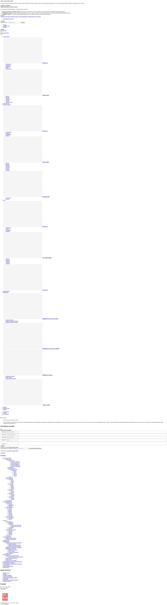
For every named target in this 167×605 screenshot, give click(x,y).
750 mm (7, 169)
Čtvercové (8, 65)
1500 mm (8, 260)
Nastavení (3, 5)
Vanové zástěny (6, 291)
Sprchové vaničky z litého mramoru (15, 556)
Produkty (2, 453)
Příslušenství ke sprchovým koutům (13, 542)
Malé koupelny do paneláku (9, 562)
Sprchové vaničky (7, 104)
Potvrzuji (2, 15)
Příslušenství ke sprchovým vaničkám (13, 547)
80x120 (12, 488)
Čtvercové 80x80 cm (15, 464)
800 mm (7, 96)
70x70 (12, 480)
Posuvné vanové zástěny (11, 539)
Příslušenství (5, 292)
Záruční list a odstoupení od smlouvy (10, 580)
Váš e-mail (4, 434)
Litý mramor (8, 197)
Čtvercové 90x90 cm (15, 465)
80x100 (12, 487)
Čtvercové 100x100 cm (16, 466)
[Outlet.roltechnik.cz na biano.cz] (5, 600)
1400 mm (8, 258)
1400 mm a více (9, 102)
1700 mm (8, 262)
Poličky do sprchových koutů (12, 322)
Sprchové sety (9, 500)
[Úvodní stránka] (5, 33)
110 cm (15, 474)
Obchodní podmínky (7, 575)
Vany (4, 200)
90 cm (15, 472)
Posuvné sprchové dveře (8, 566)
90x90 (12, 491)
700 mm (7, 101)
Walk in (7, 67)
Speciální (8, 231)
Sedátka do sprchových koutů (12, 321)
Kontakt (4, 27)
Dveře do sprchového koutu (11, 558)
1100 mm (8, 170)
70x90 (12, 482)
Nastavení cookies (7, 581)
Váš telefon (4, 437)
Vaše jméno (4, 431)
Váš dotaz (4, 443)
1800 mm (8, 263)
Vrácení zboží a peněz (7, 576)
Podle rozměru (9, 478)
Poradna (5, 574)
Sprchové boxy (6, 103)
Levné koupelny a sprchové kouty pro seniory (12, 564)
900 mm (7, 97)
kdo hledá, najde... (4, 22)
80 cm (15, 471)
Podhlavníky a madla (10, 376)
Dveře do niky (9, 68)
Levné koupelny (6, 565)
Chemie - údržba (9, 553)
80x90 (12, 486)
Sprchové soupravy (10, 319)
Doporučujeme (6, 554)
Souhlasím (8, 5)
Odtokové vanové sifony (11, 378)
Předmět (3, 439)
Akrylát (7, 199)
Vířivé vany (8, 535)
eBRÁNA (7, 603)
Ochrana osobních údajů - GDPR (10, 577)
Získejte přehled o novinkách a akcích (8, 448)
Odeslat (2, 445)
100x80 (12, 494)
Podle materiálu (9, 516)
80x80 (12, 485)
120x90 (12, 499)
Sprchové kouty (6, 36)
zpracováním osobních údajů (12, 447)
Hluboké (7, 135)
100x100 (13, 495)
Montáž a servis (6, 26)
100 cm (15, 473)
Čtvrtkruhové (8, 64)
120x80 (12, 498)
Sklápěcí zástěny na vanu (11, 538)
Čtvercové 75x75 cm (15, 462)
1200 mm (8, 99)
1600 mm (8, 261)
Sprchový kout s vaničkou (11, 560)
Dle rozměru (13, 469)
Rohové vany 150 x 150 (16, 526)
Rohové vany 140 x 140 (16, 525)
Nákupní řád (5, 578)
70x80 (12, 481)
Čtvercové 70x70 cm (15, 461)
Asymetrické (8, 230)
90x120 (12, 492)
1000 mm (8, 98)
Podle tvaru (8, 459)
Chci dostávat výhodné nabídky (35, 448)
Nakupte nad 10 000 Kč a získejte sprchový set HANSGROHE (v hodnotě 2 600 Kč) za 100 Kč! (21, 16)
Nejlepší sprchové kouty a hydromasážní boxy (12, 561)
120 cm (15, 475)
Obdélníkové (8, 66)
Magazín (5, 24)
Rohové (7, 229)
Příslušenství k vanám (10, 548)
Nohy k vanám (9, 377)
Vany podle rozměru (10, 529)
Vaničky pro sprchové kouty (12, 555)
